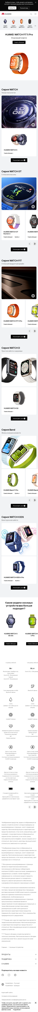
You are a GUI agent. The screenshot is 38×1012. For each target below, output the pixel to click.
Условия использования (9, 996)
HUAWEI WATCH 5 (10, 150)
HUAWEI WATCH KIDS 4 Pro (14, 577)
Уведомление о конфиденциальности (14, 1000)
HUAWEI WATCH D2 (11, 408)
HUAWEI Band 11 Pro (11, 490)
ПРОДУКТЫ (6, 954)
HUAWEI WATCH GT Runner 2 (11, 233)
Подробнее (16, 1010)
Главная (4, 947)
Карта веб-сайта (7, 992)
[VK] (15, 975)
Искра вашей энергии (19, 38)
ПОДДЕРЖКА (7, 959)
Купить (17, 237)
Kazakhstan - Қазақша (12, 985)
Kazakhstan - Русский (12, 983)
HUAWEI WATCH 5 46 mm (10, 635)
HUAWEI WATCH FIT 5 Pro (19, 34)
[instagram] (9, 975)
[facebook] (3, 975)
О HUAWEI (5, 964)
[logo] (6, 14)
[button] (31, 13)
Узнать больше (19, 42)
